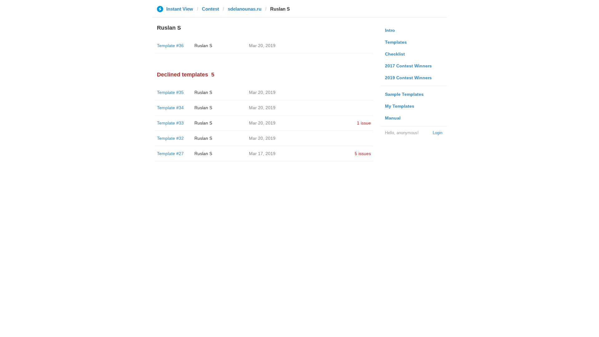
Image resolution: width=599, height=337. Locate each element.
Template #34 (170, 107)
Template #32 (170, 138)
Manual (393, 117)
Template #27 (170, 153)
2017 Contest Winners (408, 65)
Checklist (395, 53)
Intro (390, 30)
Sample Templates (404, 94)
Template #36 (170, 45)
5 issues (363, 153)
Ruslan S (203, 45)
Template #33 (170, 122)
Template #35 (170, 92)
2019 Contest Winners (408, 77)
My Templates (399, 106)
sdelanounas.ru (244, 9)
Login (437, 132)
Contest (210, 9)
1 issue (364, 122)
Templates (396, 42)
